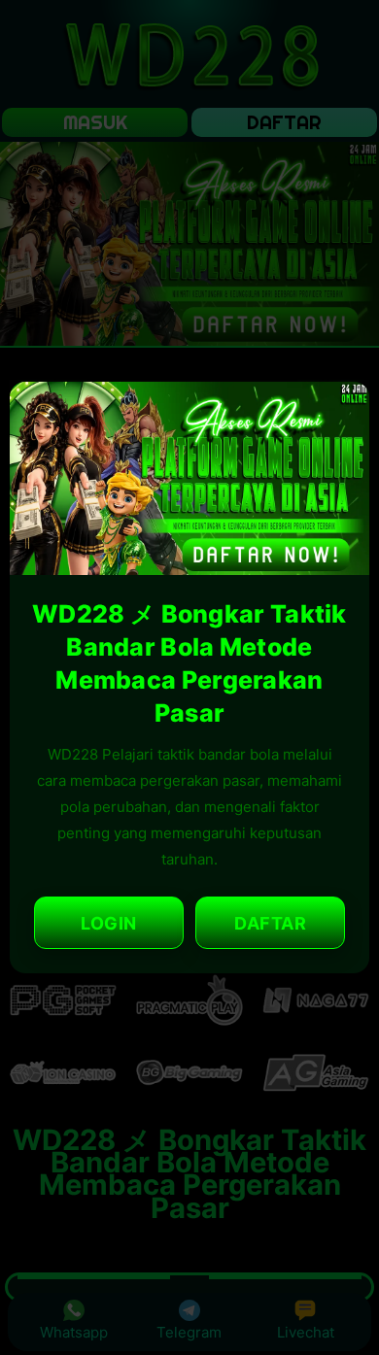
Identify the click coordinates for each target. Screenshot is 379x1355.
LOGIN (109, 923)
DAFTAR (270, 923)
